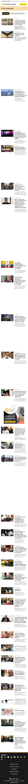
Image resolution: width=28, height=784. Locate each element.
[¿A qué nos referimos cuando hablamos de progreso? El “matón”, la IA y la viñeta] (7, 21)
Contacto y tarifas (14, 766)
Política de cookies (14, 771)
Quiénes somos (14, 764)
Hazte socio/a (23, 4)
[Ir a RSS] (2, 759)
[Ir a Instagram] (8, 757)
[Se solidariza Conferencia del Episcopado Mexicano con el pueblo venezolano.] (7, 264)
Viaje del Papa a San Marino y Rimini (18, 13)
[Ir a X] (5, 757)
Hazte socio (14, 774)
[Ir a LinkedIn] (12, 757)
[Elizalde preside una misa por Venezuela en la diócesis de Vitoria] (7, 148)
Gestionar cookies (14, 782)
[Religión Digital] (9, 4)
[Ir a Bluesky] (18, 757)
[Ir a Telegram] (24, 757)
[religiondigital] (14, 779)
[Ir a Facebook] (2, 757)
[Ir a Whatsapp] (21, 757)
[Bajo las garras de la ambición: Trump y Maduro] (7, 34)
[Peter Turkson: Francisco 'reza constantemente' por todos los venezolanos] (7, 563)
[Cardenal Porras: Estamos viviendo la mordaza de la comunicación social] (7, 445)
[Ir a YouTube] (15, 757)
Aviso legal (14, 769)
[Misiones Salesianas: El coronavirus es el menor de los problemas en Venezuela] (7, 458)
